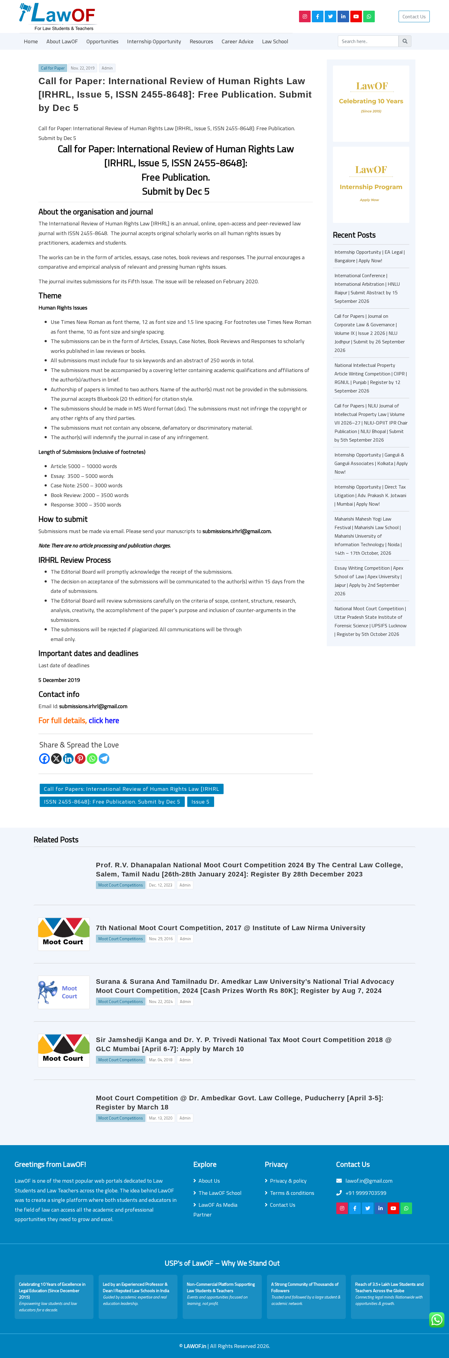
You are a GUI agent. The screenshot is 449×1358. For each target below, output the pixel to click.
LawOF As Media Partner (215, 1210)
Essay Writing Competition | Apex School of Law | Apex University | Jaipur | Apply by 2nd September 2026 (368, 580)
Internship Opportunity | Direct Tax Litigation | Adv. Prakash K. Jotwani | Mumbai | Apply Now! (370, 495)
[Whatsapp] (92, 758)
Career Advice (238, 41)
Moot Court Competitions (120, 885)
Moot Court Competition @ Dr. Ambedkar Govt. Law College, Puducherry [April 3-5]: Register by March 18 (240, 1102)
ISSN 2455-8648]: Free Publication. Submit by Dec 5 (112, 801)
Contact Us (414, 16)
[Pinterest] (80, 758)
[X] (56, 758)
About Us (209, 1181)
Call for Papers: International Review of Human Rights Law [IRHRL (131, 789)
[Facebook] (44, 758)
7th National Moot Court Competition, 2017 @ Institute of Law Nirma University (231, 928)
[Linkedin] (68, 758)
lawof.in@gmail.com (368, 1181)
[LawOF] (152, 16)
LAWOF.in (195, 1346)
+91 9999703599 (365, 1193)
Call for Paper (53, 68)
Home (31, 41)
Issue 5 (201, 801)
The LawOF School (220, 1193)
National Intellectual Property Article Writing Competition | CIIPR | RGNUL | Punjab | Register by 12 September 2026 (370, 377)
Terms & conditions (292, 1193)
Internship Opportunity (154, 41)
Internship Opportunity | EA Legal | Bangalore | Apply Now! (369, 256)
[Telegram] (104, 758)
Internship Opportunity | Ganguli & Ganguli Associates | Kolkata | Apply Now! (371, 463)
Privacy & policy (288, 1181)
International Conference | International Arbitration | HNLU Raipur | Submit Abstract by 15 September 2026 (367, 288)
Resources (201, 41)
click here (104, 720)
